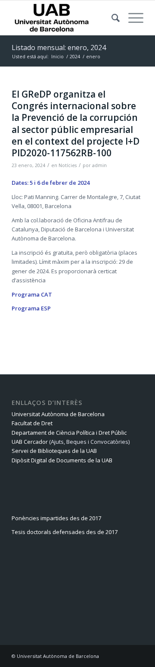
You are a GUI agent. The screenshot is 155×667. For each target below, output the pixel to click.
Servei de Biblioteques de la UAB (54, 451)
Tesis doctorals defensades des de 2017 (65, 532)
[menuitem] (111, 17)
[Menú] (131, 17)
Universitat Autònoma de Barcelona (58, 414)
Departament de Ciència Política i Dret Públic (69, 432)
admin (99, 165)
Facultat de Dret (32, 423)
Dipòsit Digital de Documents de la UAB (62, 460)
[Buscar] (111, 17)
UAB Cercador (30, 442)
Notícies (68, 165)
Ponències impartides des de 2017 (56, 518)
